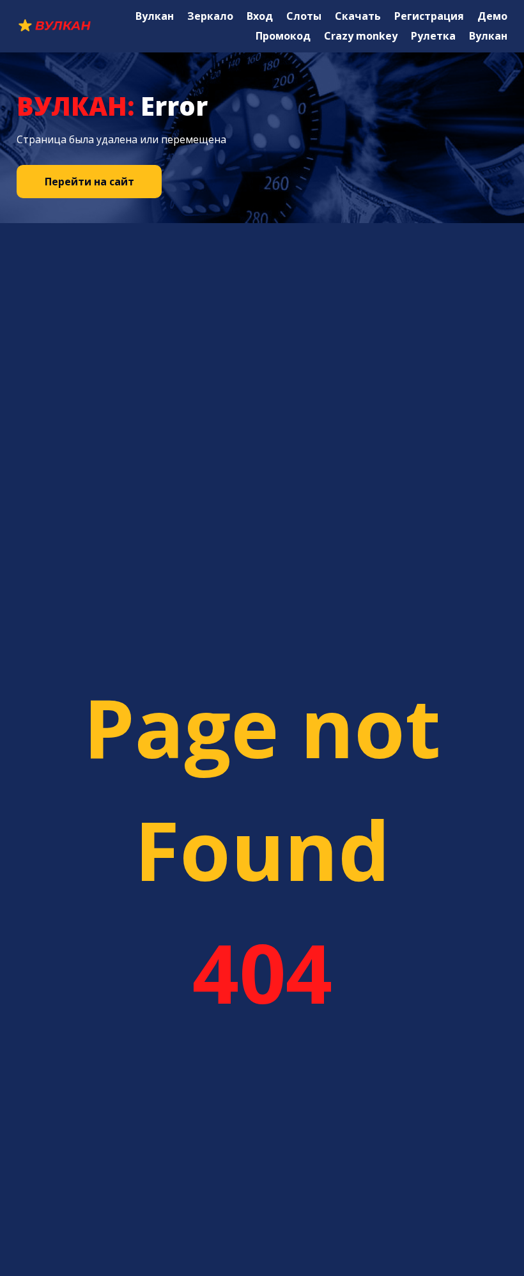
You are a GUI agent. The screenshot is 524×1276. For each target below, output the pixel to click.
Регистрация (429, 16)
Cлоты (303, 16)
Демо (492, 16)
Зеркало (210, 16)
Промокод (283, 36)
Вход (260, 16)
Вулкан (154, 16)
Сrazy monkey (360, 36)
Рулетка (433, 36)
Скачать (358, 16)
